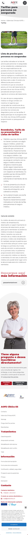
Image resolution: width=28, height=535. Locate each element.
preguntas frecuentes (10, 377)
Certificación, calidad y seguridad (11, 469)
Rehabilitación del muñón (9, 448)
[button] (25, 507)
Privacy (3, 477)
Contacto (4, 411)
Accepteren (14, 524)
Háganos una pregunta (19, 383)
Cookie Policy (9, 532)
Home (3, 20)
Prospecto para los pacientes (10, 473)
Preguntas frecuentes (8, 423)
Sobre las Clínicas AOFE (15, 20)
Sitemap (3, 419)
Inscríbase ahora (6, 383)
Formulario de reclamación (9, 465)
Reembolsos (5, 427)
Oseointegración (6, 436)
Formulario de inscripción (9, 461)
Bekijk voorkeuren (14, 529)
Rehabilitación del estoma (9, 444)
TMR (2, 452)
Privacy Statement (17, 532)
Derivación (4, 481)
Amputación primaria (7, 440)
